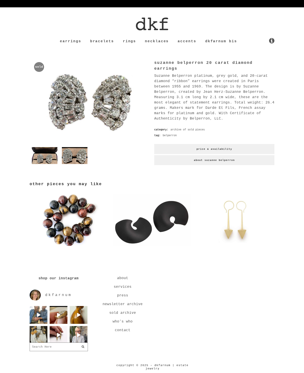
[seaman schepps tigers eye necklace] (68, 247)
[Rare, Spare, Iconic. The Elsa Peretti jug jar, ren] (78, 315)
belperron (170, 135)
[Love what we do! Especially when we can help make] (38, 315)
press (122, 296)
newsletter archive (123, 304)
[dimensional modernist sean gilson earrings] (235, 247)
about (122, 278)
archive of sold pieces (187, 129)
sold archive (122, 313)
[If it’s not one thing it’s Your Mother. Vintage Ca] (58, 335)
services (123, 287)
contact (122, 330)
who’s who (123, 322)
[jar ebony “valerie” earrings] (152, 247)
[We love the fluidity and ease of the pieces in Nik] (58, 315)
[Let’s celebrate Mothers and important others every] (38, 335)
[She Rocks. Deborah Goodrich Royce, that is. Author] (78, 335)
